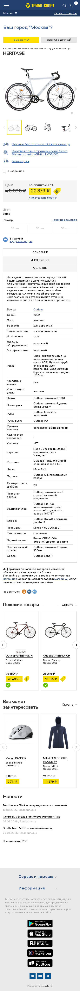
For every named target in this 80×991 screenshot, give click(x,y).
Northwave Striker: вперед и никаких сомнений (35, 805)
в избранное (16, 171)
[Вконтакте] (33, 976)
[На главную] (40, 5)
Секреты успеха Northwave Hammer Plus (31, 816)
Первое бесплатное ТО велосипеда (41, 144)
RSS (24, 841)
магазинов (10, 579)
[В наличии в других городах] (8, 685)
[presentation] (6, 89)
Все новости (11, 841)
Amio (49, 986)
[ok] (24, 591)
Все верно (21, 39)
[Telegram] (48, 976)
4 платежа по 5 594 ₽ (43, 197)
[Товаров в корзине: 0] (72, 6)
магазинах (61, 579)
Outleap (38, 309)
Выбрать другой (59, 39)
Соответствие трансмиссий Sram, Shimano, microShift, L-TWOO (40, 152)
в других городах (21, 241)
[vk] (29, 591)
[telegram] (34, 591)
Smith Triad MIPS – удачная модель (27, 828)
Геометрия (20, 161)
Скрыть (68, 605)
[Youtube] (40, 976)
